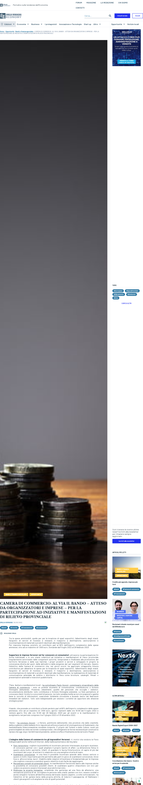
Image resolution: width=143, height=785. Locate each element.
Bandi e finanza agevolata (24, 31)
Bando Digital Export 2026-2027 (125, 725)
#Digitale (126, 730)
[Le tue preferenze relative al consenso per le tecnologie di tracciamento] (139, 781)
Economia (21, 24)
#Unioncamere (119, 773)
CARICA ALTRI (126, 303)
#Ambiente (132, 294)
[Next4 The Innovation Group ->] (126, 685)
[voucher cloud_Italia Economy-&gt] (126, 65)
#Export (136, 730)
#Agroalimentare (132, 291)
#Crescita (14, 628)
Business (35, 24)
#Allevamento (119, 294)
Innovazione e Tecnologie (70, 24)
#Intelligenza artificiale (122, 636)
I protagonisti (51, 24)
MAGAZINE (91, 2)
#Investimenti (41, 628)
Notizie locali (133, 24)
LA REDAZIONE (107, 2)
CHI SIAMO (123, 2)
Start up (87, 24)
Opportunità (116, 24)
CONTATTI (80, 7)
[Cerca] (110, 16)
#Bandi (3, 628)
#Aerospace (118, 291)
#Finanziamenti (26, 628)
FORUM (79, 2)
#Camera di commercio (131, 589)
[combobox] (96, 16)
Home (2, 31)
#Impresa (117, 632)
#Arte (116, 298)
